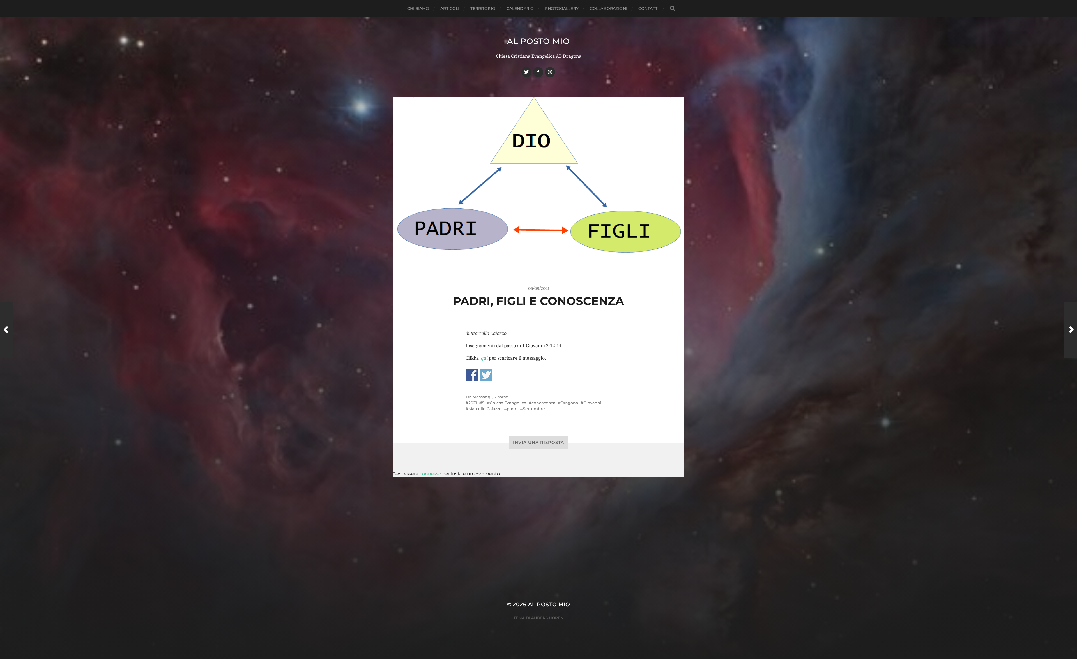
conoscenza (543, 402)
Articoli (449, 8)
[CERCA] (672, 8)
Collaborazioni (608, 8)
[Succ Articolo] (1070, 330)
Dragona (569, 402)
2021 (472, 402)
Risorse (501, 396)
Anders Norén (547, 618)
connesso (430, 474)
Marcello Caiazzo (484, 408)
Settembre (534, 408)
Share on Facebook (472, 375)
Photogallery (562, 8)
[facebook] (538, 72)
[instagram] (550, 72)
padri (512, 408)
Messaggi (482, 396)
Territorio (482, 8)
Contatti (648, 8)
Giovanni (592, 402)
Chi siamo (418, 8)
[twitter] (526, 72)
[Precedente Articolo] (6, 330)
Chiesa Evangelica (508, 402)
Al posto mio (538, 41)
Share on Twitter (486, 375)
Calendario (520, 8)
